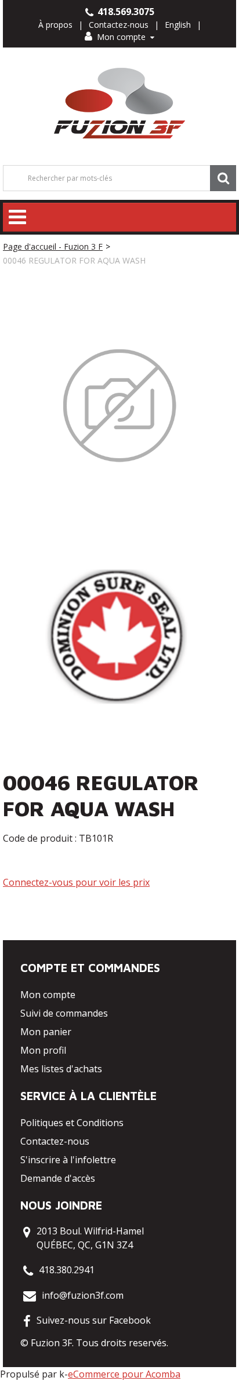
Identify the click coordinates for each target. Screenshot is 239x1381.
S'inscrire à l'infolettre (68, 1159)
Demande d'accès (57, 1178)
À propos (55, 24)
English (178, 24)
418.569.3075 (124, 11)
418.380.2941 (67, 1269)
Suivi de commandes (64, 1013)
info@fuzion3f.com (83, 1295)
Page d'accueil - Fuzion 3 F (53, 246)
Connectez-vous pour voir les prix (76, 882)
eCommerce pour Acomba (124, 1374)
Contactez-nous (119, 24)
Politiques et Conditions (72, 1122)
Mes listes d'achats (61, 1068)
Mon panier (45, 1031)
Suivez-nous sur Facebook (94, 1320)
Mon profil (43, 1050)
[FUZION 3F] (120, 103)
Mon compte (121, 36)
